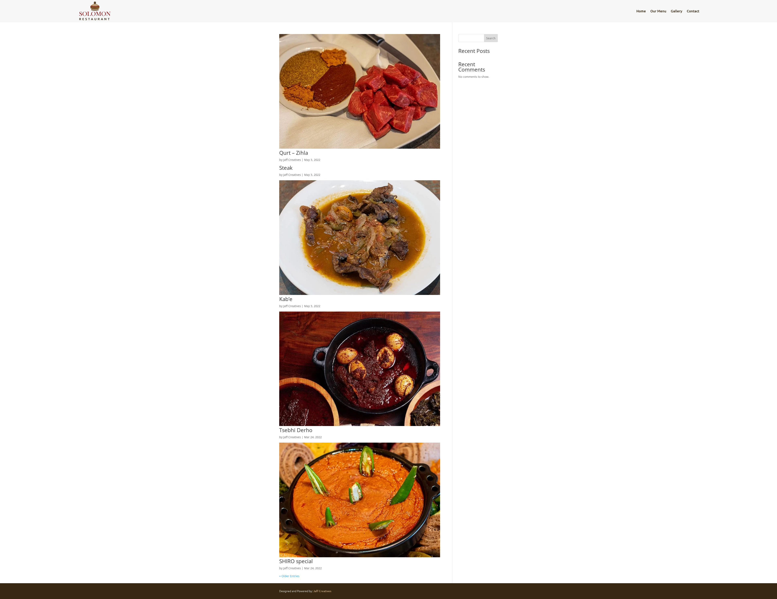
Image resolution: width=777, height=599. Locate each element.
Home (641, 11)
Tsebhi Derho (295, 430)
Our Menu (658, 11)
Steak (286, 167)
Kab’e (285, 299)
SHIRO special (296, 561)
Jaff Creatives (292, 160)
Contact (693, 11)
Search (491, 38)
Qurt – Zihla (293, 152)
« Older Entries (289, 576)
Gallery (676, 11)
